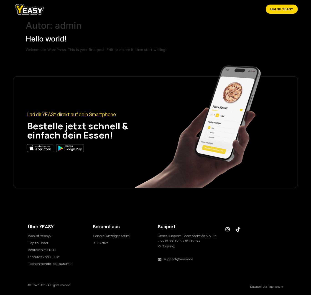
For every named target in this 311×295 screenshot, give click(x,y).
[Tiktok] (238, 229)
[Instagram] (227, 229)
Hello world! (46, 38)
